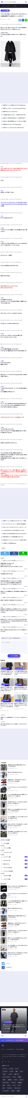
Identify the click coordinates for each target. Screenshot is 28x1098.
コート (3, 548)
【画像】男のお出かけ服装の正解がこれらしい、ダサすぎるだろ (17, 765)
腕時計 (20, 1076)
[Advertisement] (14, 88)
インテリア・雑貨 (15, 879)
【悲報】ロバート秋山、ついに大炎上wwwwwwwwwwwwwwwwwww (15, 108)
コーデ (17, 1068)
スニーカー (5, 1068)
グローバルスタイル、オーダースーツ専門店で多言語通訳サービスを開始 (15, 524)
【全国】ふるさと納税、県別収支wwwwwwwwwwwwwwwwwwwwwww (15, 533)
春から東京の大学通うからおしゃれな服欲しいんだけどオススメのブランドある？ (14, 724)
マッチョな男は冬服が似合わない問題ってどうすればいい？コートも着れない (17, 795)
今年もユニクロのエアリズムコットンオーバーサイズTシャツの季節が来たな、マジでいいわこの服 (14, 1026)
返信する (25, 568)
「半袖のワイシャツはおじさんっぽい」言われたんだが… (14, 127)
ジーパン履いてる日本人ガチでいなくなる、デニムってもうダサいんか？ (20, 673)
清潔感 (18, 1090)
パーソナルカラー (6, 1090)
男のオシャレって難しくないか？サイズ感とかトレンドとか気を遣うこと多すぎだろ (7, 689)
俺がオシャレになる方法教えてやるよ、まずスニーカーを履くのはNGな (17, 810)
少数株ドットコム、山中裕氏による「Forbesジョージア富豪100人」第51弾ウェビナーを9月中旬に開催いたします (15, 520)
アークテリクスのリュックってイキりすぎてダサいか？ (17, 787)
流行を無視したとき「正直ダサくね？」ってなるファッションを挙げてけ (17, 832)
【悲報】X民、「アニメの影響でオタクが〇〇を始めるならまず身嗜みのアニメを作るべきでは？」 (15, 105)
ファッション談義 (5, 10)
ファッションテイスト (7, 852)
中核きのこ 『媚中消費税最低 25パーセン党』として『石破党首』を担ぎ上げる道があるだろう (15, 121)
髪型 (16, 1071)
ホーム (3, 1040)
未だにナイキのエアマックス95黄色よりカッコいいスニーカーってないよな (17, 886)
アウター (4, 1074)
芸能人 (13, 1090)
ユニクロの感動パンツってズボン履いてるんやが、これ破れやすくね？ (17, 817)
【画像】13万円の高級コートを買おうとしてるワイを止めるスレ (20, 689)
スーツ (14, 1085)
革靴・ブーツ (16, 1074)
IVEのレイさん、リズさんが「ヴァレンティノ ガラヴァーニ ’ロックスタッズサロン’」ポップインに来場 (15, 527)
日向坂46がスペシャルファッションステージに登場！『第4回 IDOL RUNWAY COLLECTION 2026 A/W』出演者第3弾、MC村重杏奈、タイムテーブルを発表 (15, 540)
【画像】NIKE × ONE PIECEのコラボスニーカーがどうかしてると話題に (17, 780)
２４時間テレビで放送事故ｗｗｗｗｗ (9, 543)
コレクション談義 (15, 875)
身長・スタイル (15, 864)
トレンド (14, 1076)
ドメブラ (10, 1074)
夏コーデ (21, 1079)
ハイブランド (5, 1071)
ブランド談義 (6, 843)
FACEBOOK (9, 967)
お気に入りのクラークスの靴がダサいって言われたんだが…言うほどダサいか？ (17, 824)
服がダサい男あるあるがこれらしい (15, 772)
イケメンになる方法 (15, 867)
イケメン (8, 1085)
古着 (3, 1085)
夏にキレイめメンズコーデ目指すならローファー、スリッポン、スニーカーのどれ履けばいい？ (7, 706)
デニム (19, 1085)
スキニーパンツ (17, 1088)
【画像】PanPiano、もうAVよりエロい (10, 111)
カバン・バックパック (6, 1076)
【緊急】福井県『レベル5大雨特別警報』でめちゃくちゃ (13, 536)
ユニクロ (11, 1068)
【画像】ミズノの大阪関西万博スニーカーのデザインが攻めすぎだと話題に (14, 718)
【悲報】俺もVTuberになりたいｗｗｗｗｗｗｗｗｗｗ (12, 124)
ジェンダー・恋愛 (15, 857)
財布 (3, 1088)
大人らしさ (13, 1082)
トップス (11, 1071)
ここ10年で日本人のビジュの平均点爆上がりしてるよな (13, 530)
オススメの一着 (15, 860)
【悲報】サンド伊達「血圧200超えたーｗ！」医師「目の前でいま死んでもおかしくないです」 (15, 118)
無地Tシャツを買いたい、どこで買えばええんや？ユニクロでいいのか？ (20, 705)
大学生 (4, 1079)
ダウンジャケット (6, 1082)
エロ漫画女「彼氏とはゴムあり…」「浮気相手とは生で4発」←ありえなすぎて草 (15, 114)
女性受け (9, 1079)
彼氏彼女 (19, 1082)
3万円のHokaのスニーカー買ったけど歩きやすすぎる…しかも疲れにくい (17, 802)
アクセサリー (9, 1088)
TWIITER (8, 963)
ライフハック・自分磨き (8, 871)
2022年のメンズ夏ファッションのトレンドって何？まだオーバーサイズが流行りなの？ (7, 673)
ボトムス (15, 1079)
